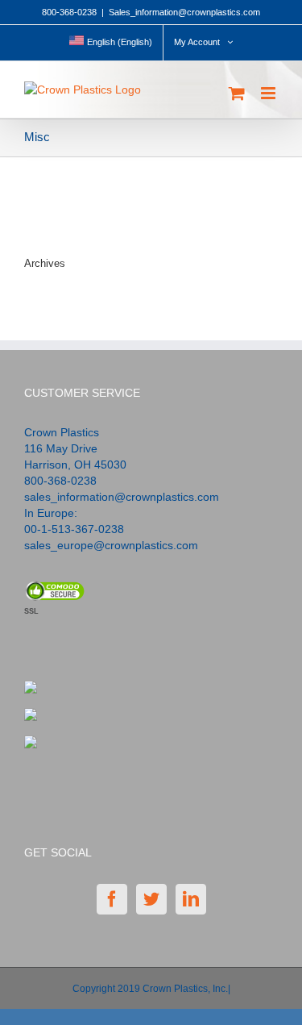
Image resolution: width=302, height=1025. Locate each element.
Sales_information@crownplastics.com (184, 12)
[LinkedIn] (191, 899)
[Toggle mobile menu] (269, 93)
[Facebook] (112, 899)
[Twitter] (151, 899)
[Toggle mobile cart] (237, 93)
